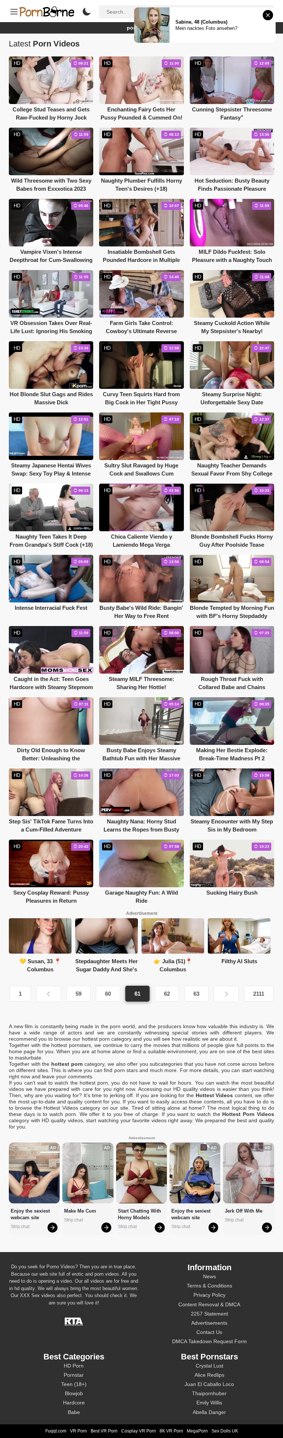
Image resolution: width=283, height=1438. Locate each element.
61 (137, 994)
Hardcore (74, 1403)
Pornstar (74, 1375)
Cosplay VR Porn (138, 1431)
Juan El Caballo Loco (209, 1384)
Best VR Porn (104, 1431)
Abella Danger (209, 1412)
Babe (74, 1412)
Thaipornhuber (209, 1393)
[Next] (226, 994)
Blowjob (74, 1393)
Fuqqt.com (55, 1431)
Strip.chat (20, 1226)
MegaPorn (197, 1431)
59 (78, 994)
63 (196, 994)
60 (108, 994)
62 (167, 994)
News (209, 1276)
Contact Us (209, 1332)
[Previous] (48, 994)
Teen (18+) (74, 1384)
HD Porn (74, 1366)
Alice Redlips (209, 1375)
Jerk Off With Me (243, 1211)
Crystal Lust (209, 1366)
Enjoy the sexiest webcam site (31, 1214)
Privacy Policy (209, 1295)
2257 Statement (209, 1314)
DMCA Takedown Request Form (209, 1341)
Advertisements (209, 1323)
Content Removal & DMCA (209, 1304)
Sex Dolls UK (225, 1431)
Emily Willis (209, 1403)
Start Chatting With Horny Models (140, 1214)
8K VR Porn (171, 1431)
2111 (258, 994)
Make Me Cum (80, 1211)
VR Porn (78, 1431)
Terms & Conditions (209, 1286)
